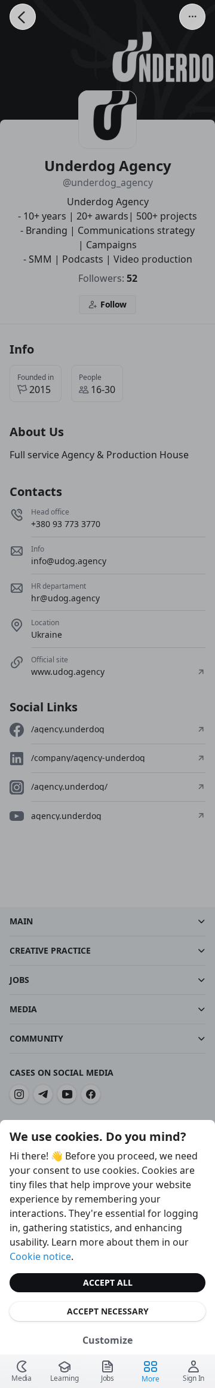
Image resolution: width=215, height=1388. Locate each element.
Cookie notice (40, 1256)
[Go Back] (23, 17)
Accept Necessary (108, 1311)
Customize (107, 1340)
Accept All (108, 1282)
